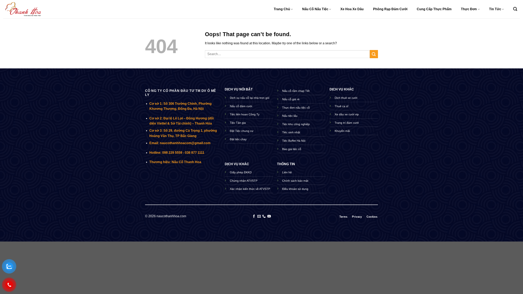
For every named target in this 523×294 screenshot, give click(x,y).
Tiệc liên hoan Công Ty (244, 114)
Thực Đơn (469, 9)
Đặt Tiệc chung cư (241, 131)
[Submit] (374, 54)
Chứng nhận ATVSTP (243, 180)
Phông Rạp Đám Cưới (390, 9)
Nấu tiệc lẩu (289, 115)
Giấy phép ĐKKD (241, 172)
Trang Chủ (282, 9)
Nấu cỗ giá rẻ (290, 99)
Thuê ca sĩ (341, 106)
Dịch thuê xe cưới (346, 97)
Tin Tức (495, 9)
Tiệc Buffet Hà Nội (293, 140)
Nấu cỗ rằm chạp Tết (296, 90)
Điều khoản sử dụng (295, 188)
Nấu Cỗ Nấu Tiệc (315, 9)
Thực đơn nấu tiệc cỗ (296, 107)
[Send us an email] (259, 216)
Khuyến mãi (342, 131)
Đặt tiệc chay (238, 139)
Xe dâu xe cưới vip (347, 114)
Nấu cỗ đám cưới (241, 106)
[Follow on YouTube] (269, 216)
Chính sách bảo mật (295, 180)
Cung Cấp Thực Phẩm (434, 9)
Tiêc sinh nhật (291, 132)
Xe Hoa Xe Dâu (352, 9)
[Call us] (264, 216)
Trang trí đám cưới (347, 122)
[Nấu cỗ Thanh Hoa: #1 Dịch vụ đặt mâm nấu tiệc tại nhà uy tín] (23, 9)
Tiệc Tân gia (238, 122)
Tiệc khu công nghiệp (296, 124)
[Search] (515, 9)
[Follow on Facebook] (254, 216)
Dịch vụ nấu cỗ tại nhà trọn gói (249, 97)
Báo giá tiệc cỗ (291, 149)
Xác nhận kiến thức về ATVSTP (250, 188)
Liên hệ (287, 172)
